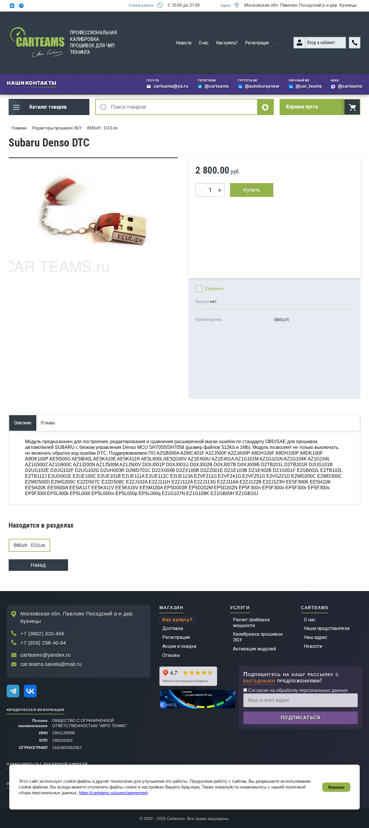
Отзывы (171, 655)
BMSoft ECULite (102, 128)
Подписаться (301, 717)
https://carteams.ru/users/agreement (113, 792)
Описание (22, 423)
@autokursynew (262, 86)
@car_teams (308, 86)
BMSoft (281, 319)
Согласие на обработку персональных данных (297, 690)
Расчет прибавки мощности (251, 622)
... (277, 42)
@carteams (216, 86)
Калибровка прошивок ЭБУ (258, 637)
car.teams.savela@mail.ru (51, 664)
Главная (19, 128)
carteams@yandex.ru (45, 655)
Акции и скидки (179, 646)
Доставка (172, 628)
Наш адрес (315, 637)
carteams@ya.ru (170, 86)
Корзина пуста (302, 106)
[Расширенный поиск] (266, 107)
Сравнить (214, 288)
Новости (183, 43)
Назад (38, 565)
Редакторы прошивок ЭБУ (57, 128)
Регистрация (256, 43)
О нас (204, 43)
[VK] (30, 691)
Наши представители (326, 628)
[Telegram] (13, 691)
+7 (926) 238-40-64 (43, 643)
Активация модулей (254, 649)
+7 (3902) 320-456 (42, 634)
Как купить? (227, 43)
